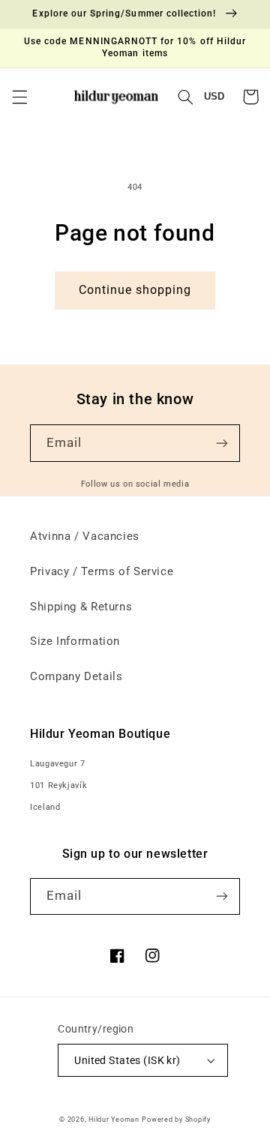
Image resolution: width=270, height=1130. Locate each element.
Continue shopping (135, 290)
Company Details (76, 676)
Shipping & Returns (81, 606)
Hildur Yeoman (114, 1119)
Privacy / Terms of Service (101, 571)
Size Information (75, 641)
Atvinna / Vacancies (85, 536)
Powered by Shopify (176, 1119)
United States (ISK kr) (127, 1060)
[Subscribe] (222, 442)
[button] (19, 96)
